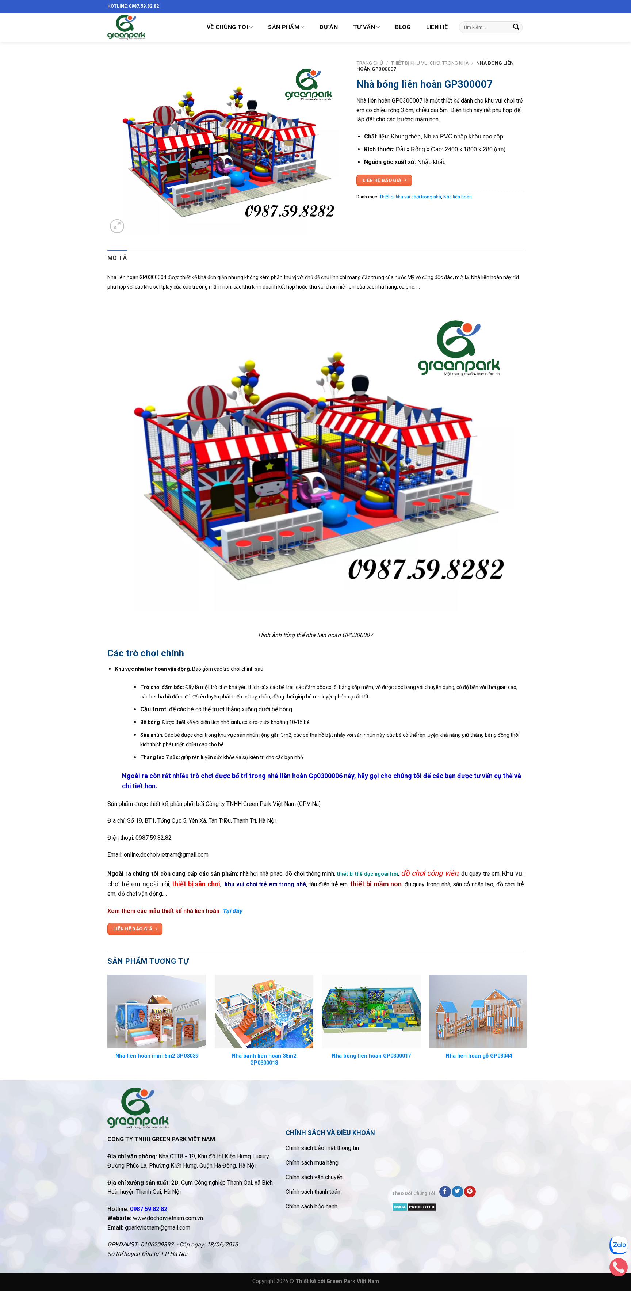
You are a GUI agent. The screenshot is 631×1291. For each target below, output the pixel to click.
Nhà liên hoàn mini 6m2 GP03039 (156, 1056)
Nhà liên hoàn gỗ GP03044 (479, 1056)
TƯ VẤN (364, 27)
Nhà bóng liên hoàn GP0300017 (371, 1056)
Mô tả (117, 258)
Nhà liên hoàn (457, 196)
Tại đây (232, 910)
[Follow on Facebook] (445, 1191)
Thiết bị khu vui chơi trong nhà (430, 63)
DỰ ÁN (329, 27)
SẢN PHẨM (283, 27)
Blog (402, 27)
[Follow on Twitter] (457, 1191)
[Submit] (516, 27)
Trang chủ (369, 63)
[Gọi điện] (618, 1269)
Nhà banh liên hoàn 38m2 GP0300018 (264, 1059)
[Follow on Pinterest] (469, 1191)
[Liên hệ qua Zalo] (618, 1247)
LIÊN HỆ (437, 27)
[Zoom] (117, 226)
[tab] (117, 258)
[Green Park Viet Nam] (149, 27)
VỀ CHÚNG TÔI (227, 27)
